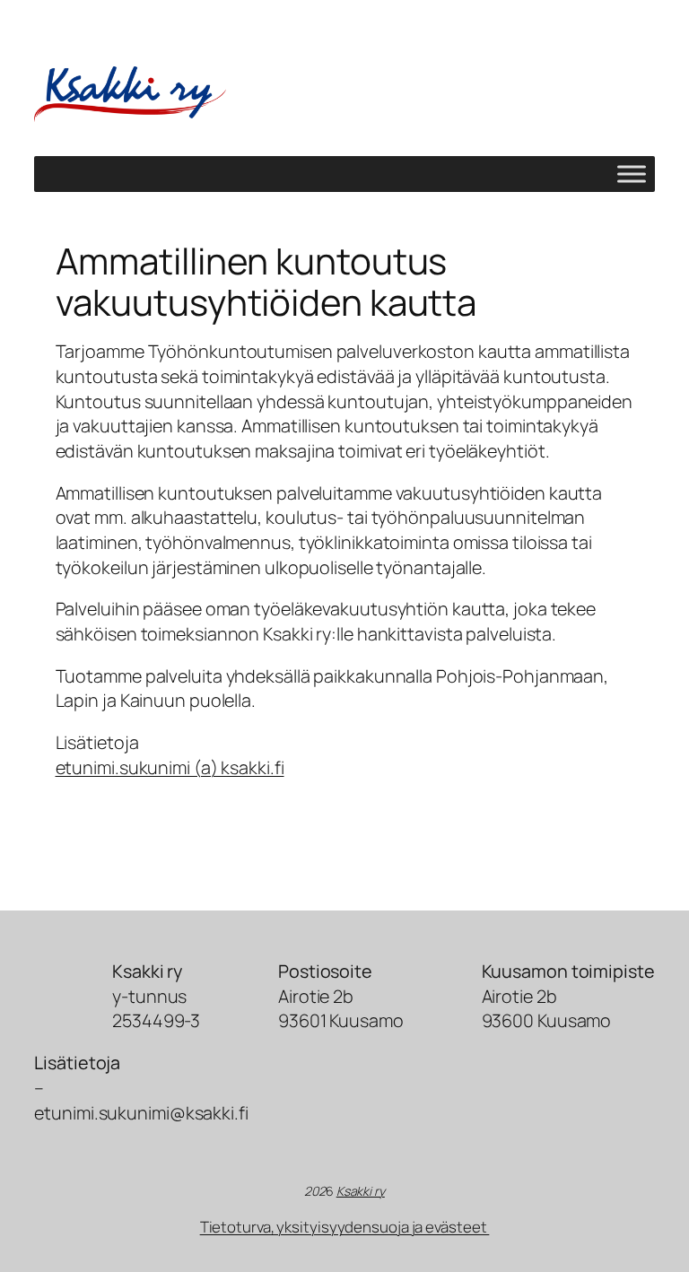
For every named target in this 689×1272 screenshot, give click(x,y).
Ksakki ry (360, 1190)
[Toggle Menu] (631, 174)
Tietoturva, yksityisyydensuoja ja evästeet (345, 1226)
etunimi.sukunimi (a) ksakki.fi (170, 767)
